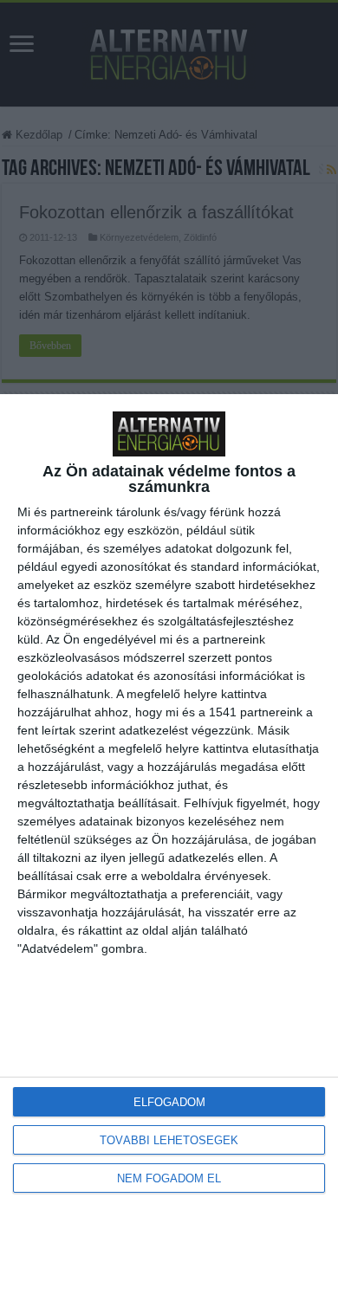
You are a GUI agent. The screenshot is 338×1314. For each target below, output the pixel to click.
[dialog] (169, 854)
